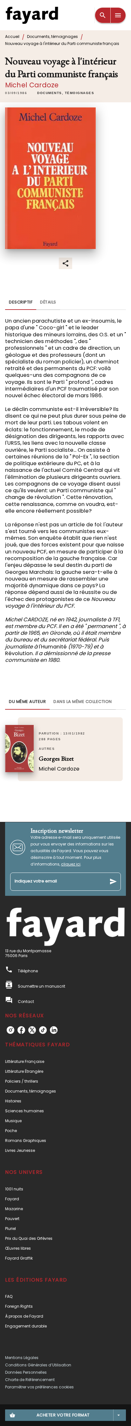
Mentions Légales (21, 1357)
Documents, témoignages (52, 36)
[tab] (20, 302)
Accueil (12, 36)
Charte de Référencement (30, 1379)
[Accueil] (32, 15)
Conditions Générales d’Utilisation (38, 1365)
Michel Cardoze (32, 85)
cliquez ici (70, 864)
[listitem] (10, 1030)
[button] (66, 93)
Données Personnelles (26, 1372)
